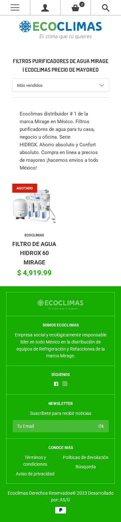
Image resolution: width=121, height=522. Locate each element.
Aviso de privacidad (35, 473)
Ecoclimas (34, 235)
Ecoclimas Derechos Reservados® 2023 (47, 493)
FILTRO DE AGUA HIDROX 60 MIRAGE (34, 253)
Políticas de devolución (85, 457)
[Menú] (15, 7)
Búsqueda (86, 466)
